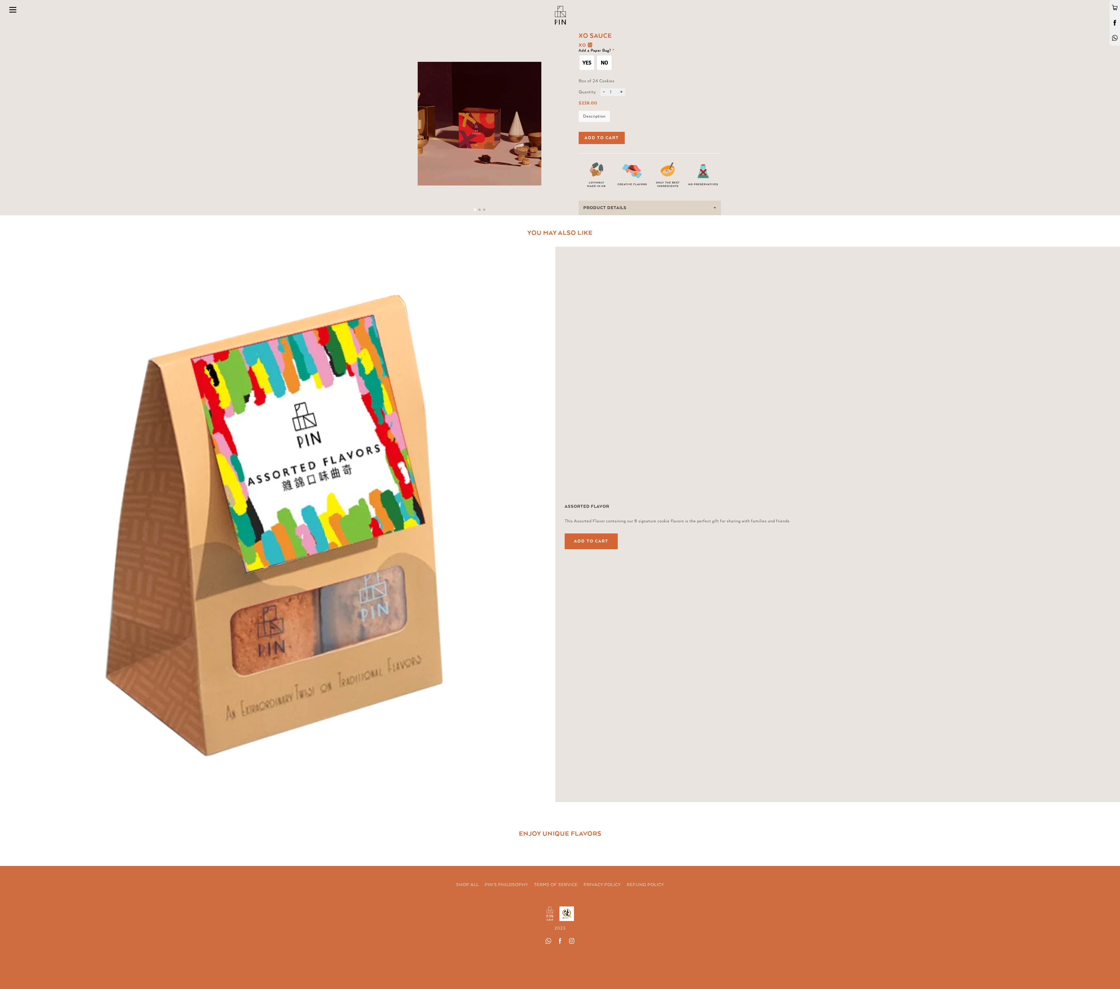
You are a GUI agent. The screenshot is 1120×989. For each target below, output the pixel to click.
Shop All (467, 885)
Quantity (587, 92)
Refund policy (645, 885)
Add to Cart (591, 541)
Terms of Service (556, 885)
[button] (475, 210)
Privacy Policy (602, 885)
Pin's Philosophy (506, 885)
